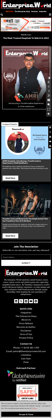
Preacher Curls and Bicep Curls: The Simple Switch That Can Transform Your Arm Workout (25, 219)
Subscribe (42, 11)
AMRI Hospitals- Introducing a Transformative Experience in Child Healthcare (22, 162)
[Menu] (50, 14)
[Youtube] (50, 141)
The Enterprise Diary (22, 11)
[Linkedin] (50, 127)
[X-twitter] (50, 132)
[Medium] (50, 137)
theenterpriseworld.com (27, 395)
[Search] (2, 15)
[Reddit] (50, 146)
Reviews (34, 11)
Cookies (34, 408)
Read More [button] (10, 178)
